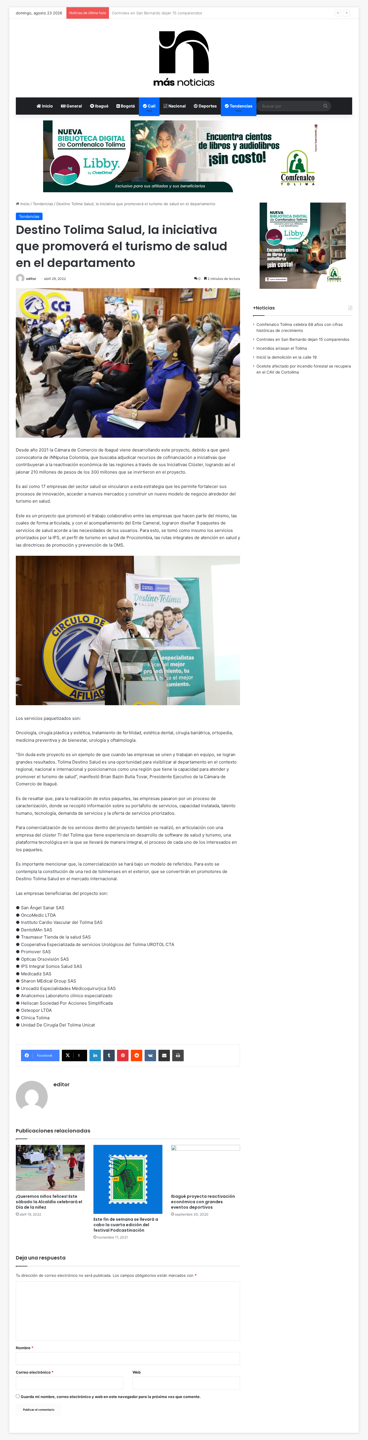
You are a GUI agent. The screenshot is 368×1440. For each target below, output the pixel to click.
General (74, 105)
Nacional (177, 105)
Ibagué (101, 105)
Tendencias (240, 105)
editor (31, 278)
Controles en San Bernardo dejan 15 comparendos (302, 339)
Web (137, 1372)
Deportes (207, 105)
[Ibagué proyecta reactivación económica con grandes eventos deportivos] (205, 1168)
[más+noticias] (184, 58)
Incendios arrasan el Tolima (136, 13)
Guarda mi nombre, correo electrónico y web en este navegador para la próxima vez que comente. (111, 1396)
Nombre (24, 1347)
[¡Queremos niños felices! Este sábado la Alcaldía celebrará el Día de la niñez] (50, 1168)
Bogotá (127, 105)
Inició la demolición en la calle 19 (286, 357)
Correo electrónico (34, 1372)
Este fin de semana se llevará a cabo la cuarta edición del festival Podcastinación (125, 1224)
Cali (151, 105)
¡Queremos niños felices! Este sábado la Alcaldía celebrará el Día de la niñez (49, 1201)
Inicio (47, 105)
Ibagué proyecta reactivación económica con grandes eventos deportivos (203, 1201)
